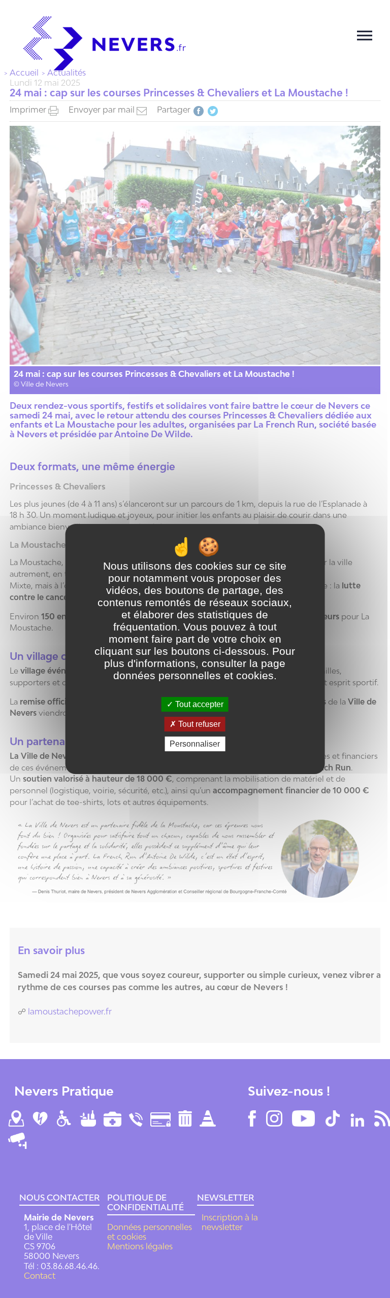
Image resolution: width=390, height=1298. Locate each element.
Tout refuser (198, 724)
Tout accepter (198, 704)
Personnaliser (195, 744)
